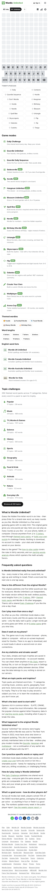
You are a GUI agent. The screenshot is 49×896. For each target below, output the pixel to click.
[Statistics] (41, 9)
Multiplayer (33, 844)
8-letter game (35, 624)
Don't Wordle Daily (8, 850)
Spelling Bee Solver (20, 867)
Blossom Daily (28, 853)
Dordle (16, 830)
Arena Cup (42, 844)
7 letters (25, 334)
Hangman (39, 99)
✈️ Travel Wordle (37, 321)
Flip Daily (31, 855)
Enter (5, 80)
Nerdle (16, 109)
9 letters (6, 339)
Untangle (39, 113)
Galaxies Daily (41, 855)
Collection (40, 858)
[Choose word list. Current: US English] (38, 9)
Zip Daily (5, 858)
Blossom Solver (34, 867)
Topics (32, 858)
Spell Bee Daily (40, 853)
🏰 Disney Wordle (9, 325)
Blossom (39, 109)
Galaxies (16, 123)
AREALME (33, 870)
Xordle (16, 104)
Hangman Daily (22, 850)
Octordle (31, 830)
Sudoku (16, 128)
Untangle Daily (7, 855)
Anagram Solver (7, 870)
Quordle (26, 743)
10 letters (16, 339)
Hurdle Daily (33, 847)
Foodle (27, 836)
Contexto (39, 90)
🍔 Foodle (6, 321)
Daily (7, 9)
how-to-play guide (30, 549)
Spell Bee (16, 113)
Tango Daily (25, 858)
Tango (40, 128)
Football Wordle (36, 836)
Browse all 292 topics (12, 504)
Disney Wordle (7, 839)
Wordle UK (15, 827)
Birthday (39, 104)
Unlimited (17, 9)
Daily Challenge (27, 603)
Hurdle (40, 95)
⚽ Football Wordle (20, 321)
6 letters (16, 334)
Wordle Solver (7, 867)
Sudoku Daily (14, 858)
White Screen (36, 873)
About (25, 864)
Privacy (31, 864)
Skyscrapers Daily (20, 855)
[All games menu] (25, 9)
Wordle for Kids (7, 830)
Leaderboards (7, 864)
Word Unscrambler (21, 870)
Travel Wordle (18, 839)
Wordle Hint (43, 870)
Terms (38, 864)
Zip (40, 123)
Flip (40, 118)
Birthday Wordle (7, 844)
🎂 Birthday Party (25, 325)
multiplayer (6, 746)
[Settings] (45, 9)
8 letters (35, 334)
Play (3, 827)
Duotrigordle (6, 833)
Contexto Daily (7, 847)
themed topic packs (22, 536)
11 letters (26, 339)
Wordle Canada (26, 827)
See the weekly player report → (28, 807)
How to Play (25, 861)
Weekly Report (14, 861)
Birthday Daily (6, 853)
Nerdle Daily (17, 853)
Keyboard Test (24, 873)
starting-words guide (14, 714)
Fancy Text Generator (9, 873)
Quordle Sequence (14, 95)
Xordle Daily (33, 850)
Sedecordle (40, 830)
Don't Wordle (15, 99)
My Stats (34, 662)
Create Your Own (21, 844)
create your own (9, 761)
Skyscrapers (15, 118)
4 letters (6, 334)
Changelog (17, 864)
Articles (4, 861)
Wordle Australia (39, 827)
